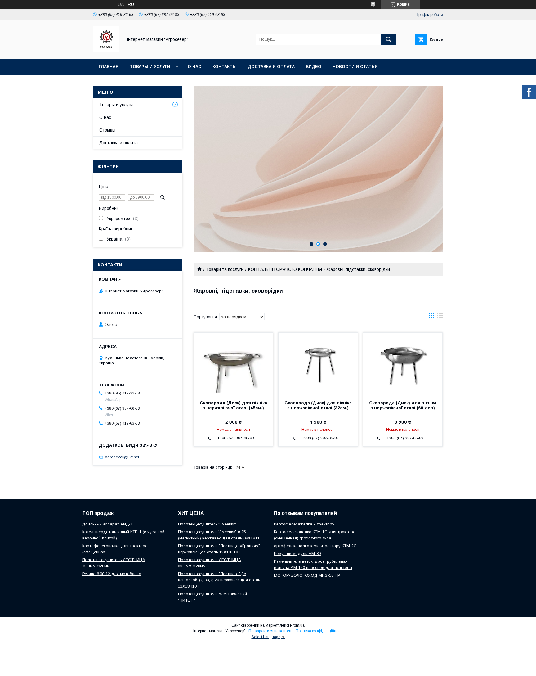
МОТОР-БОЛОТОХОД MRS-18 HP (307, 575)
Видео (313, 66)
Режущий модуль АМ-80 (297, 553)
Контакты (224, 66)
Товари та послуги (224, 269)
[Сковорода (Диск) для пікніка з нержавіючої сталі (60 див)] (402, 364)
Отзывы (107, 130)
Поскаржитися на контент (270, 631)
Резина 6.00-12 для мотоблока (111, 573)
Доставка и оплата (271, 66)
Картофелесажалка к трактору (304, 524)
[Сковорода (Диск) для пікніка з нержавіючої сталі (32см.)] (318, 364)
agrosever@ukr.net (122, 457)
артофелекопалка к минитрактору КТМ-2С (315, 545)
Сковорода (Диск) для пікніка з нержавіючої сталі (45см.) (233, 405)
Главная (108, 66)
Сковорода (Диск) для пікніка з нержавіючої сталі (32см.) (318, 405)
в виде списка (440, 317)
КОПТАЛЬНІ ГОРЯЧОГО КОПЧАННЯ (285, 269)
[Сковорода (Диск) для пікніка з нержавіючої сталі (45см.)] (233, 364)
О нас (194, 66)
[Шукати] (388, 39)
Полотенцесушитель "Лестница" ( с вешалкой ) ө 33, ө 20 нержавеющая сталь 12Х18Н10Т (219, 579)
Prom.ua (297, 625)
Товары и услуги (150, 66)
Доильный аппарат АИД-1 (107, 524)
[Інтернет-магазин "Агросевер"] (106, 50)
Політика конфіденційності (319, 631)
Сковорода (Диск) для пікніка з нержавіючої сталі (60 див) (402, 405)
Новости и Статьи (355, 66)
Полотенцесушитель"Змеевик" (207, 524)
